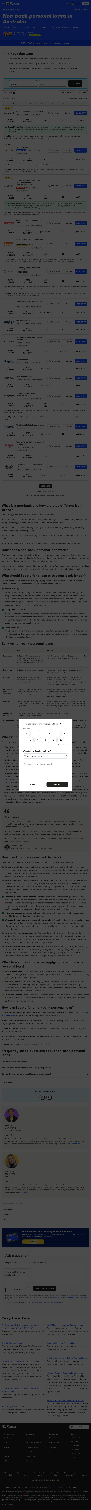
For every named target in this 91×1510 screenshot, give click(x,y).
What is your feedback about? (37, 751)
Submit (57, 784)
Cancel (33, 784)
